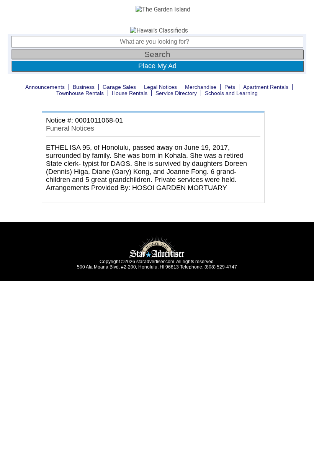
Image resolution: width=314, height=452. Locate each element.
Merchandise (200, 87)
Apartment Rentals (265, 87)
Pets (229, 87)
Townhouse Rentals (80, 93)
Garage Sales (119, 87)
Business (84, 87)
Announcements (45, 87)
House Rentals (129, 93)
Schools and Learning (231, 93)
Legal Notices (160, 87)
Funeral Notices (70, 128)
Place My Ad (157, 66)
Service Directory (176, 93)
